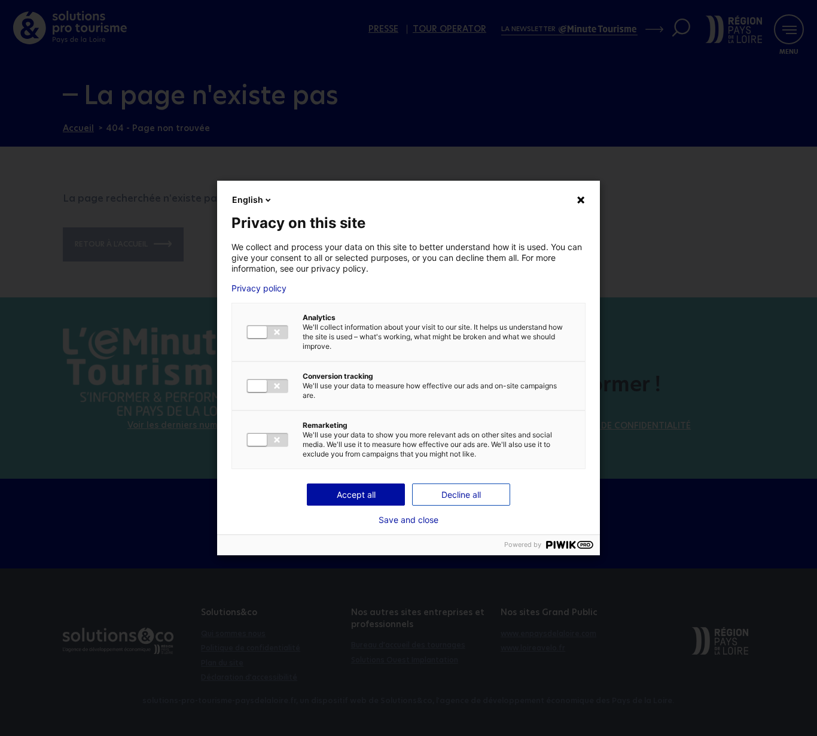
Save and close (408, 520)
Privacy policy (258, 288)
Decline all (461, 494)
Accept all (356, 494)
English (247, 199)
